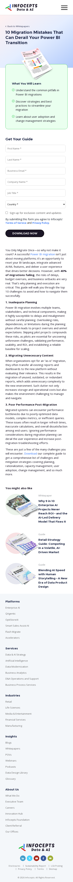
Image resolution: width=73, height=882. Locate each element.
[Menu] (62, 7)
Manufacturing (13, 725)
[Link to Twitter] (29, 858)
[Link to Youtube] (36, 858)
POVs (8, 754)
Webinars (10, 760)
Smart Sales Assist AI (17, 625)
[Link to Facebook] (43, 858)
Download (31, 453)
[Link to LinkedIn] (23, 858)
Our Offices (11, 831)
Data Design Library (16, 772)
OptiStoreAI (11, 619)
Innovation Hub (14, 813)
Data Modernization (16, 666)
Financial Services (15, 719)
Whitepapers (12, 748)
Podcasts (10, 766)
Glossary (10, 778)
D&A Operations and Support (22, 678)
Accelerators (12, 637)
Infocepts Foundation (17, 819)
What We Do (12, 795)
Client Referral (13, 825)
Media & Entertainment (18, 713)
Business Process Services (20, 684)
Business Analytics (16, 672)
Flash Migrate (13, 631)
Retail (8, 701)
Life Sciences (12, 707)
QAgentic (10, 613)
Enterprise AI (12, 607)
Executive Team (14, 801)
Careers (10, 807)
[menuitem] (15, 866)
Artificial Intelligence (16, 660)
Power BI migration (42, 254)
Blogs (8, 742)
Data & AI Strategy (15, 654)
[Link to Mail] (50, 858)
